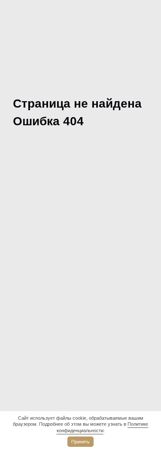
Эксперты (29, 278)
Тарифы (25, 260)
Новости (26, 332)
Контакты (28, 350)
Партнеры (29, 296)
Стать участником (44, 314)
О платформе (35, 242)
